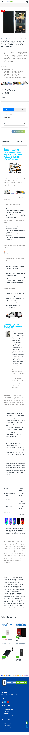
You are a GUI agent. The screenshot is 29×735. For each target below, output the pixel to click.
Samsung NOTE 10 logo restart (11, 594)
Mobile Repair (16, 38)
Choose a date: (6, 121)
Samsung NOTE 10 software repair (17, 607)
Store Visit (8, 109)
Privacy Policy (7, 711)
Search (21, 1)
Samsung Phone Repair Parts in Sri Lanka (17, 40)
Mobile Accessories (6, 624)
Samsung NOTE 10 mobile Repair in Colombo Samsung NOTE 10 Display (14, 598)
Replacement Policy (8, 715)
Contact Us (6, 721)
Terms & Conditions (8, 709)
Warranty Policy (7, 713)
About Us (6, 708)
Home (2, 5)
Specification (19, 141)
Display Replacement (9, 38)
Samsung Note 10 (14, 584)
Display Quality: (4, 98)
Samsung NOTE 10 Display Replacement (13, 593)
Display (2, 38)
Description (5, 141)
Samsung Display (4, 40)
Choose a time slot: (7, 114)
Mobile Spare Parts (11, 5)
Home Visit (20, 109)
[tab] (5, 142)
